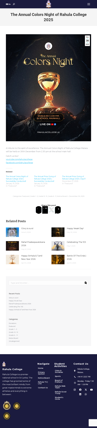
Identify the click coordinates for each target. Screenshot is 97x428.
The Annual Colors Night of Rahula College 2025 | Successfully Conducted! (17, 178)
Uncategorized (14, 341)
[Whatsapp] (86, 394)
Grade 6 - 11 (52, 196)
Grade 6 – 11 (13, 335)
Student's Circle (59, 398)
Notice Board (62, 196)
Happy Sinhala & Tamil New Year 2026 (31, 257)
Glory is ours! (27, 228)
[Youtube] (91, 389)
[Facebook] (39, 210)
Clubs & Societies (59, 371)
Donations (12, 323)
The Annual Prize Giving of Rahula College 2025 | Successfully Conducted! (45, 178)
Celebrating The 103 (76, 242)
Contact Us (43, 388)
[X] (51, 210)
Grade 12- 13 (42, 196)
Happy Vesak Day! (75, 228)
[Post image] (12, 232)
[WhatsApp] (58, 210)
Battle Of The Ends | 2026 (76, 257)
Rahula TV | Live (43, 383)
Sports (58, 376)
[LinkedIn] (45, 210)
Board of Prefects (59, 381)
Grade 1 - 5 (34, 196)
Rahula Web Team (60, 387)
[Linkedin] (80, 394)
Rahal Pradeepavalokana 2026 (33, 244)
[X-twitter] (86, 389)
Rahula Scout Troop (60, 392)
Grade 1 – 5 (13, 329)
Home (40, 368)
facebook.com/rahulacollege (19, 163)
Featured (25, 196)
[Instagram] (75, 389)
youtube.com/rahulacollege (19, 159)
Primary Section (41, 373)
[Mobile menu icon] (88, 4)
